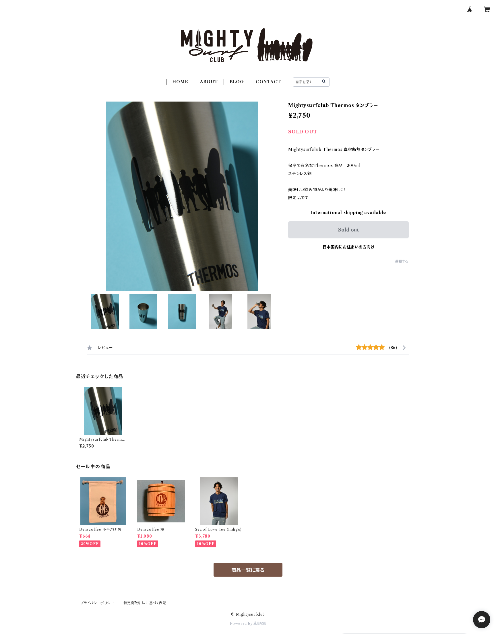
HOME (180, 81)
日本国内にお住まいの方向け (348, 247)
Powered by (242, 623)
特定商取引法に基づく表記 (144, 603)
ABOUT (209, 81)
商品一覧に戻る (248, 570)
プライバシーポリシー (97, 603)
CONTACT (268, 81)
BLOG (237, 81)
